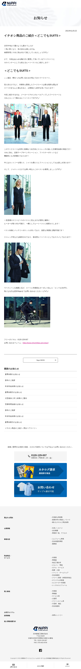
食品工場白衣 (56, 562)
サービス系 (56, 596)
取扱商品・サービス (7, 557)
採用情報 (7, 615)
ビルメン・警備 (57, 565)
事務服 (54, 560)
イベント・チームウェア (60, 572)
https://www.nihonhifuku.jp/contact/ (35, 343)
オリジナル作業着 (58, 580)
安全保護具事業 (57, 541)
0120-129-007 (39, 455)
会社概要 (55, 530)
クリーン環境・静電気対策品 (61, 577)
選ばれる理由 (8, 517)
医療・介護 (56, 570)
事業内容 (7, 539)
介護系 (54, 598)
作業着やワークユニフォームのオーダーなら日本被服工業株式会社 (40, 658)
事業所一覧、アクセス (59, 533)
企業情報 (7, 528)
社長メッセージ (57, 528)
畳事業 (54, 544)
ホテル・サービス (58, 567)
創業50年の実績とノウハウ (61, 520)
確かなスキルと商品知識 (60, 522)
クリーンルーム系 (58, 601)
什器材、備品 (56, 603)
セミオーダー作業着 (58, 583)
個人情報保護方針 (10, 621)
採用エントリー (57, 615)
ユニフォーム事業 (58, 539)
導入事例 (7, 591)
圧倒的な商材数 (57, 517)
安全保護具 (56, 575)
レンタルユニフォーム (59, 585)
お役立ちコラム (9, 612)
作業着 (54, 557)
